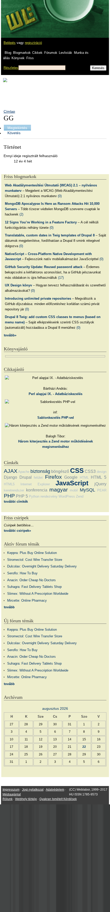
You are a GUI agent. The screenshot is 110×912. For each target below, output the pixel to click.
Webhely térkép (26, 799)
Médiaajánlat (12, 794)
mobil (74, 490)
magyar (58, 489)
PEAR (101, 490)
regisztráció (33, 43)
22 (84, 746)
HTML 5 (98, 477)
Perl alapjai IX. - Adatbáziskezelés (55, 394)
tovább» (10, 335)
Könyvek (18, 58)
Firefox (53, 477)
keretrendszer (14, 490)
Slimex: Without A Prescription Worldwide (37, 594)
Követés (13, 133)
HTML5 (9, 484)
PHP (9, 496)
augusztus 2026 (55, 708)
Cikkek (37, 53)
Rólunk (8, 799)
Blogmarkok (22, 53)
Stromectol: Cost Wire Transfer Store (34, 560)
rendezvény (49, 496)
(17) (61, 278)
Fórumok (50, 53)
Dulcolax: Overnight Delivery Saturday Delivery (42, 566)
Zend (79, 496)
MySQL (87, 489)
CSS (77, 470)
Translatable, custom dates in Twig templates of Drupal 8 (50, 235)
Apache (23, 472)
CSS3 (90, 471)
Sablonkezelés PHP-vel (55, 418)
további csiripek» (17, 531)
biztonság (40, 471)
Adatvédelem (55, 789)
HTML (84, 477)
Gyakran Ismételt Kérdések (58, 799)
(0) (60, 196)
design (101, 472)
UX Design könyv (18, 285)
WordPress (67, 496)
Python (34, 496)
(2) (21, 214)
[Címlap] (20, 14)
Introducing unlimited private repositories (38, 298)
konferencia (36, 490)
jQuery (100, 484)
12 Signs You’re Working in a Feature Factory (41, 222)
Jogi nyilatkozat (32, 789)
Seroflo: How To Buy (22, 573)
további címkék (16, 501)
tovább (9, 607)
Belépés (10, 43)
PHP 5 (22, 496)
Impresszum (11, 789)
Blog (8, 53)
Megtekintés (17, 128)
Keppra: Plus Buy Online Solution (32, 553)
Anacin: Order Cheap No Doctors (31, 580)
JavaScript (72, 483)
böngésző (60, 471)
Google (71, 477)
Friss (30, 58)
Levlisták (65, 53)
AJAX (10, 471)
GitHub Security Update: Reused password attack (43, 267)
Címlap (9, 111)
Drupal (25, 477)
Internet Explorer (35, 484)
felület (38, 477)
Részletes (11, 68)
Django (10, 477)
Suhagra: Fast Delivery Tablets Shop (34, 587)
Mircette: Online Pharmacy (27, 600)
